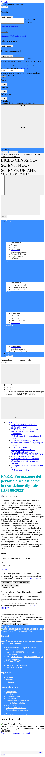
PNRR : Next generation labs (22, 456)
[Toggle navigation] (20, 205)
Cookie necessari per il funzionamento (16, 615)
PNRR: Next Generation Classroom (25, 459)
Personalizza (6, 583)
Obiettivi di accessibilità (15, 703)
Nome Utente (30, 19)
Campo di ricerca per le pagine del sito (16, 360)
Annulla (4, 152)
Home (8, 385)
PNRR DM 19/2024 (19, 427)
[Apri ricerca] (24, 185)
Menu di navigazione (22, 418)
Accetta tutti (10, 585)
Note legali (10, 694)
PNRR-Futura (11, 422)
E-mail (27, 59)
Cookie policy (11, 692)
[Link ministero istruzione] (12, 4)
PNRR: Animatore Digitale (21, 470)
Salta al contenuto (8, 2)
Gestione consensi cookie (16, 708)
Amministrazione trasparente (17, 710)
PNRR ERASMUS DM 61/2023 (24, 425)
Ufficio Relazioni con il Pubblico (19, 698)
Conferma (13, 152)
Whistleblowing (12, 705)
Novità (8, 387)
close (4, 217)
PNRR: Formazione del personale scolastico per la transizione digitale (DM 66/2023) (27, 442)
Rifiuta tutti (21, 583)
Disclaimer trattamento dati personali (15, 733)
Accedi (4, 7)
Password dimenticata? (10, 27)
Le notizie (10, 389)
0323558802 (15, 650)
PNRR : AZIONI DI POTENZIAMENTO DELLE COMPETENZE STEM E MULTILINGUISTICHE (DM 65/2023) (27, 450)
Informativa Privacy (14, 696)
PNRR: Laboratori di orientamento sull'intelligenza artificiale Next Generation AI (24, 431)
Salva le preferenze (20, 624)
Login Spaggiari (23, 68)
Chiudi (4, 85)
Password (28, 22)
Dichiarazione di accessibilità (17, 701)
